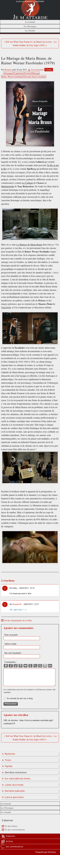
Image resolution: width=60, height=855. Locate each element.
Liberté (28, 73)
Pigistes (8, 766)
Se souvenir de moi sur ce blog (20, 698)
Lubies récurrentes (14, 785)
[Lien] (50, 666)
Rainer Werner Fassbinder (12, 76)
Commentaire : (10, 661)
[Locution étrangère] (35, 666)
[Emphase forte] (5, 666)
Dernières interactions (16, 772)
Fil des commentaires (15, 830)
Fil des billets (11, 826)
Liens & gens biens (14, 797)
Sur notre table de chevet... (18, 778)
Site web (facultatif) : (13, 652)
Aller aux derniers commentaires (30, 1)
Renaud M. (17, 604)
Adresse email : (10, 643)
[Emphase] (10, 666)
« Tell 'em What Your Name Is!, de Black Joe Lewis (28, 41)
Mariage (35, 73)
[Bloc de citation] (45, 666)
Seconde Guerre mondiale (35, 76)
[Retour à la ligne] (40, 666)
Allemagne (8, 73)
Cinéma (49, 69)
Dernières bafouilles (15, 791)
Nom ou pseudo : (11, 634)
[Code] (30, 666)
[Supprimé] (20, 666)
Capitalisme (19, 73)
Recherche (10, 754)
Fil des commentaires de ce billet (18, 620)
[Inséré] (15, 666)
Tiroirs (8, 760)
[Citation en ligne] (25, 666)
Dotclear (52, 852)
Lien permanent (37, 69)
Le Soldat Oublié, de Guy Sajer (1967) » (35, 43)
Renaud (8, 69)
